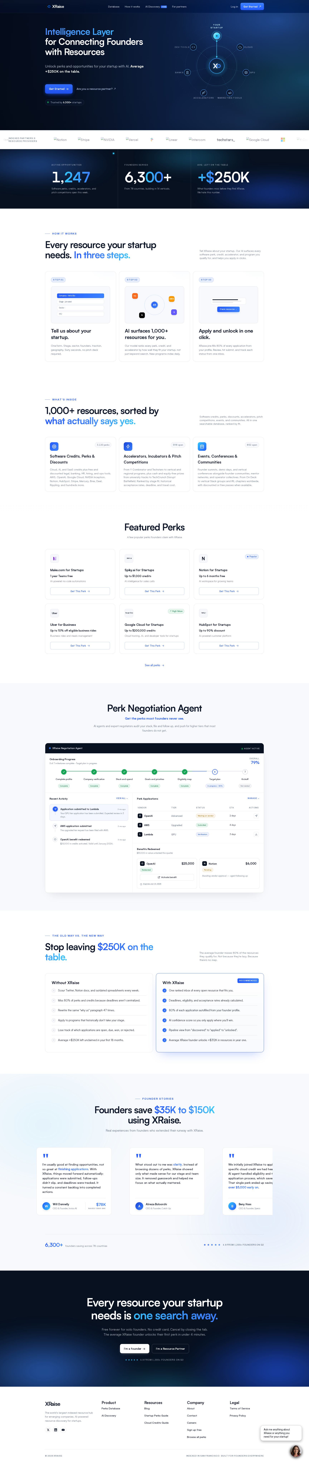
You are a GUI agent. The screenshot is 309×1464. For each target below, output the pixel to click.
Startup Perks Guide (156, 1415)
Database (113, 6)
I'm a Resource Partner (170, 1348)
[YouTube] (63, 1430)
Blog (147, 1408)
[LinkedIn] (56, 1430)
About (191, 1408)
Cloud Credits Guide (156, 1422)
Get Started (252, 6)
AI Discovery (152, 6)
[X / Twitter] (48, 1430)
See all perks (154, 665)
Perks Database (111, 1408)
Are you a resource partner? (96, 89)
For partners (179, 6)
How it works (132, 6)
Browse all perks (196, 1436)
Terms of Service (240, 1408)
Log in (234, 6)
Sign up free (194, 1429)
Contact (192, 1415)
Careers (191, 1422)
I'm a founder (134, 1348)
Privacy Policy (238, 1415)
